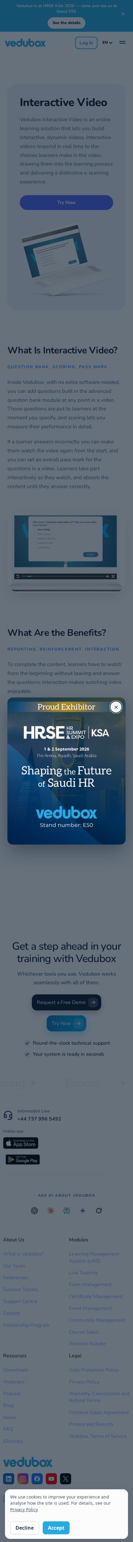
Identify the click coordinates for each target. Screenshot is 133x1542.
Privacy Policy (23, 1509)
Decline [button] (24, 1527)
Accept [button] (56, 1527)
